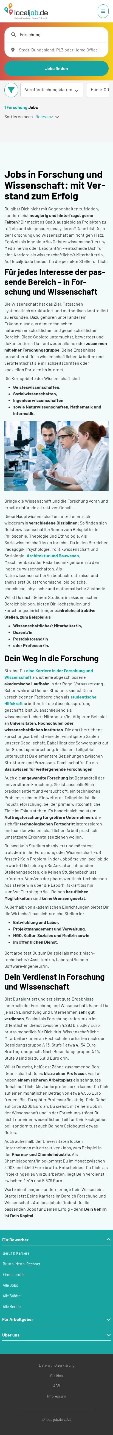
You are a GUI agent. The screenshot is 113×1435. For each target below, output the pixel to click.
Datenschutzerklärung (56, 1365)
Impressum (56, 1396)
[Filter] (11, 90)
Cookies (56, 1375)
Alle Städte (12, 1296)
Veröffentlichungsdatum (48, 89)
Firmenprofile (14, 1274)
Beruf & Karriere (16, 1253)
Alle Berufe (12, 1306)
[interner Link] (26, 11)
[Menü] (103, 11)
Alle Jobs (10, 1285)
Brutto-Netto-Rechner (21, 1264)
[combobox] (62, 34)
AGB (56, 1385)
